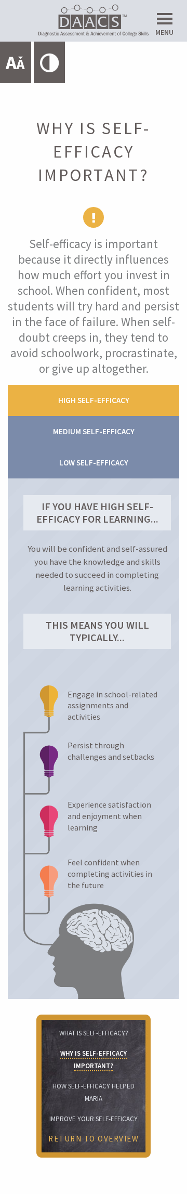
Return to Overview (93, 1139)
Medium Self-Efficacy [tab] (94, 431)
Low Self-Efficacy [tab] (93, 463)
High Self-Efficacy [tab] (93, 400)
